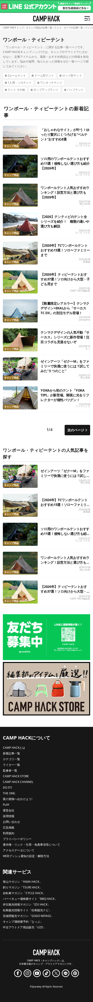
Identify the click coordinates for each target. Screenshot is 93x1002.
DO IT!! (7, 788)
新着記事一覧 (11, 753)
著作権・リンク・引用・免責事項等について (31, 845)
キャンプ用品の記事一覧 (39, 27)
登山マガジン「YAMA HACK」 (22, 882)
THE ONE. (9, 793)
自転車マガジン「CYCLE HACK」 (24, 893)
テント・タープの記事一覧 (68, 27)
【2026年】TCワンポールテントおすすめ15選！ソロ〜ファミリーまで (65, 250)
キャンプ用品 (11, 146)
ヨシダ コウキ (82, 145)
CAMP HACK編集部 (80, 290)
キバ (87, 348)
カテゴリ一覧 (11, 759)
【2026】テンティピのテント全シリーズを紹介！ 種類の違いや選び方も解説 (65, 221)
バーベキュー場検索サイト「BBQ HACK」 (30, 899)
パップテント (75, 90)
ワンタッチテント (51, 83)
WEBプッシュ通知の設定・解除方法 (26, 856)
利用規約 (8, 833)
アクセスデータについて (18, 850)
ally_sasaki (84, 203)
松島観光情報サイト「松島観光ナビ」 (27, 910)
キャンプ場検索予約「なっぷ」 (23, 922)
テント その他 (16, 90)
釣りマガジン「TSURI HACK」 (22, 887)
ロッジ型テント (72, 75)
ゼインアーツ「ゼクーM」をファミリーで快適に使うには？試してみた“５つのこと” (65, 366)
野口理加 (85, 377)
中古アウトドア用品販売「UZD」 (24, 927)
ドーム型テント (44, 75)
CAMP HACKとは (14, 748)
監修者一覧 (10, 770)
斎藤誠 (86, 261)
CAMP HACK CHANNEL (18, 782)
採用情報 (8, 816)
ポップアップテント (45, 90)
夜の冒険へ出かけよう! (17, 799)
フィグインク (83, 406)
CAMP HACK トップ (13, 27)
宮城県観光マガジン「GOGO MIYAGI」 (28, 916)
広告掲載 (8, 827)
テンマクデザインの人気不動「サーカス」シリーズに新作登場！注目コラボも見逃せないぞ (65, 337)
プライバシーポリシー (17, 839)
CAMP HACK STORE (16, 776)
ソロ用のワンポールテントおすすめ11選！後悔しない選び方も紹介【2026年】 (65, 163)
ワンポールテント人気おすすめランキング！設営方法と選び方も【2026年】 (65, 192)
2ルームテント (17, 75)
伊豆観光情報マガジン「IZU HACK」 (26, 904)
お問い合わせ (11, 822)
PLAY (6, 805)
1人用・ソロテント (19, 83)
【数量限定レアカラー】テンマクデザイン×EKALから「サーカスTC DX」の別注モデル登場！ (65, 308)
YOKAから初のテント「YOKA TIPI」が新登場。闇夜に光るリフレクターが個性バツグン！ (65, 395)
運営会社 (8, 810)
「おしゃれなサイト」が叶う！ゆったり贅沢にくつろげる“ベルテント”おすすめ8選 (65, 134)
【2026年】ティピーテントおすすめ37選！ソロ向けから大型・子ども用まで (65, 279)
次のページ (75, 430)
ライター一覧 (11, 765)
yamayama (84, 319)
